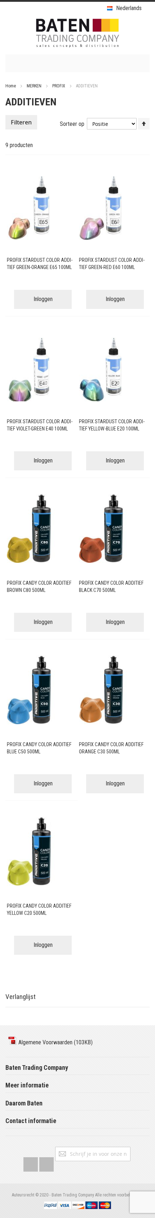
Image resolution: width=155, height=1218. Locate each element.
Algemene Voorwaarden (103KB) (55, 1042)
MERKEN (35, 85)
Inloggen (43, 299)
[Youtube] (46, 1162)
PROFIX (59, 85)
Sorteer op (72, 123)
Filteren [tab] (21, 122)
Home (11, 85)
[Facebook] (30, 1162)
